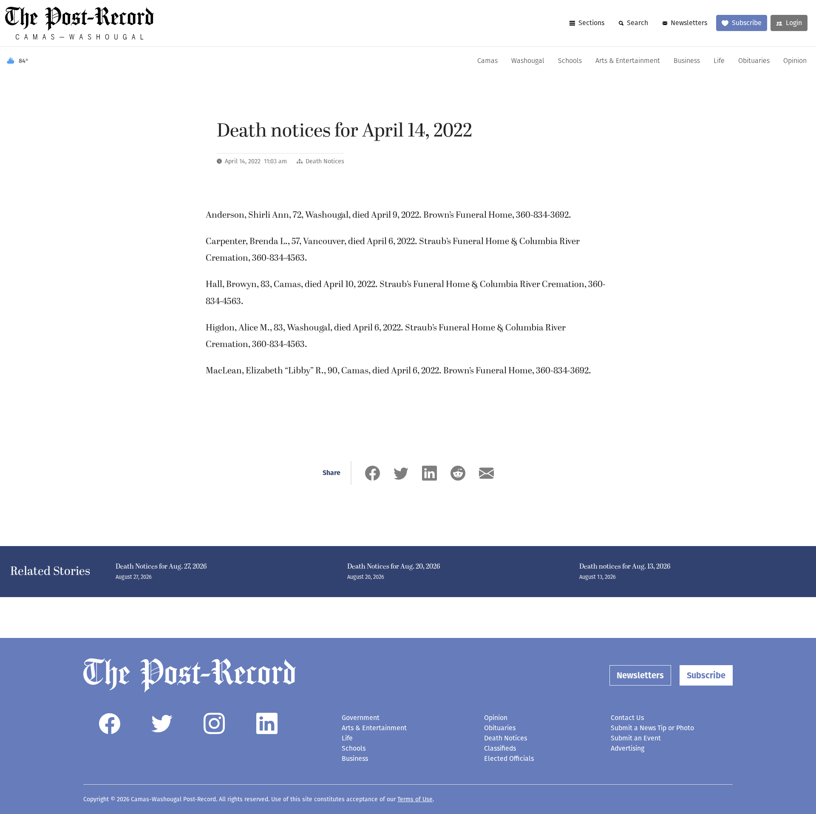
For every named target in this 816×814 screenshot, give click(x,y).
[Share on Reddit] (457, 473)
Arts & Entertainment (627, 61)
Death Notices (325, 161)
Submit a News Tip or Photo (652, 728)
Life (719, 61)
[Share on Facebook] (372, 473)
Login (794, 23)
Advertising (627, 748)
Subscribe (747, 23)
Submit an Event (636, 738)
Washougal (527, 61)
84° (23, 61)
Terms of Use (415, 799)
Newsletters (689, 23)
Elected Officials (509, 758)
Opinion (795, 61)
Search (637, 23)
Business (687, 61)
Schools (570, 61)
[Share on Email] (486, 473)
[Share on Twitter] (401, 473)
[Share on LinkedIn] (429, 473)
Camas (487, 61)
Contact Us (627, 718)
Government (361, 718)
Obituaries (754, 61)
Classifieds (500, 748)
